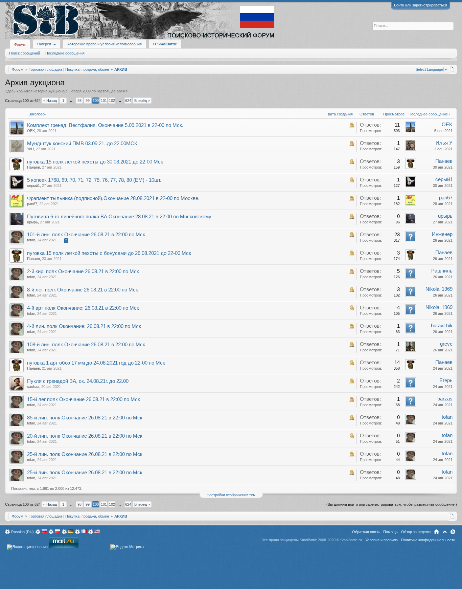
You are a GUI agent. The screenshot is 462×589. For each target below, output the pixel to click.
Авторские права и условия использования (104, 44)
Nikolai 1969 (439, 289)
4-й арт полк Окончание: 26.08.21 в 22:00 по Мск (83, 308)
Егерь (446, 380)
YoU (30, 149)
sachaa (33, 387)
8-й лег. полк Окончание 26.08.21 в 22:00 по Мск (82, 289)
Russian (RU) (22, 532)
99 (88, 101)
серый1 (33, 185)
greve (446, 344)
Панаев (33, 167)
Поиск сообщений (24, 53)
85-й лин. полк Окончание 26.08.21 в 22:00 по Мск (84, 417)
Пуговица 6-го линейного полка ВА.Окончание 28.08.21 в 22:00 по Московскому (119, 216)
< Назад (50, 101)
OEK (31, 131)
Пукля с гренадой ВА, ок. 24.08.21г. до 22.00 (78, 381)
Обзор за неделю (416, 532)
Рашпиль (442, 271)
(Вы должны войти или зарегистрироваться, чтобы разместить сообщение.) (391, 504)
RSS (453, 531)
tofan (31, 240)
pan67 (32, 204)
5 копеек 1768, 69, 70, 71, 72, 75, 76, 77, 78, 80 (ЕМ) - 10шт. (94, 180)
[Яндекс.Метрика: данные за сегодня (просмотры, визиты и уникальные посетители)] (127, 547)
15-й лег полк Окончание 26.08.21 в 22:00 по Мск (83, 399)
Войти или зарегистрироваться (420, 5)
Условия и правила (381, 540)
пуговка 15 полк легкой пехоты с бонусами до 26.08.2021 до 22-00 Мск (109, 253)
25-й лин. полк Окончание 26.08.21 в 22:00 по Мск (84, 454)
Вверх (444, 531)
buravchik (442, 325)
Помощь (390, 532)
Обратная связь (366, 532)
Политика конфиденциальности (428, 540)
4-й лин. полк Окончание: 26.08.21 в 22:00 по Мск (84, 326)
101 (104, 101)
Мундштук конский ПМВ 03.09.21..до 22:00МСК (82, 143)
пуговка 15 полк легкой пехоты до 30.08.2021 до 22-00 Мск (95, 162)
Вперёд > (142, 101)
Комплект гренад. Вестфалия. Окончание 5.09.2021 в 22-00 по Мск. (105, 125)
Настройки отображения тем (231, 495)
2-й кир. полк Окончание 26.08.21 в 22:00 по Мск (83, 271)
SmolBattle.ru (351, 540)
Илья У (444, 143)
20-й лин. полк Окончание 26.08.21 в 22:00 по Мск (84, 436)
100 (96, 101)
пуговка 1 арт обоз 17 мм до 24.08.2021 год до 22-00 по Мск (96, 363)
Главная (436, 531)
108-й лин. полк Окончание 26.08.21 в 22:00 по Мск (86, 344)
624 (128, 101)
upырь (32, 222)
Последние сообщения (65, 53)
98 (79, 101)
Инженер (442, 234)
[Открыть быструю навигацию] (452, 69)
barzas (445, 398)
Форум (20, 44)
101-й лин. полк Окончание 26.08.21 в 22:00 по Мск (86, 234)
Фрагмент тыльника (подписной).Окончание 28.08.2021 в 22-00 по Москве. (113, 198)
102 (112, 101)
